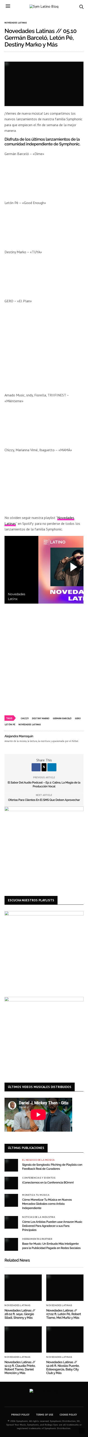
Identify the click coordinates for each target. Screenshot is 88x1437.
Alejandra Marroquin (19, 736)
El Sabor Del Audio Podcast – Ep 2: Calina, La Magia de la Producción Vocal (44, 784)
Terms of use (44, 1414)
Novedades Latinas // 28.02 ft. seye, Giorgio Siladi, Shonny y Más (20, 1314)
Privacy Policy (20, 1414)
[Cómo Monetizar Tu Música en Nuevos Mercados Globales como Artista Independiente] (11, 1200)
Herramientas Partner (37, 1239)
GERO (78, 718)
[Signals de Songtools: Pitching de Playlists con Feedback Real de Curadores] (11, 1165)
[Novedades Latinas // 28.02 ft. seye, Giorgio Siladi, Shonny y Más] (23, 1287)
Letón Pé (10, 724)
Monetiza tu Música (35, 1195)
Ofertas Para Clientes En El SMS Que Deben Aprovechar (44, 800)
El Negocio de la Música (38, 1160)
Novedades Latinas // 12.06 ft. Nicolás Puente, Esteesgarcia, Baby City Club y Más (62, 1367)
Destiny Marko (40, 718)
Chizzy (25, 718)
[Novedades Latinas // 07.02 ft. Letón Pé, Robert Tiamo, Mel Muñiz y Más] (64, 1287)
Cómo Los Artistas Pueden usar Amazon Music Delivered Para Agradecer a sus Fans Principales (52, 1226)
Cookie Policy (68, 1414)
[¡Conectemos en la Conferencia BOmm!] (11, 1183)
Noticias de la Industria (38, 1217)
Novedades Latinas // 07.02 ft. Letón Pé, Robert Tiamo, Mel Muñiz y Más (63, 1314)
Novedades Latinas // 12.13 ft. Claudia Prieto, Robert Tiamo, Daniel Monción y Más (20, 1367)
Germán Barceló (62, 718)
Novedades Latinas (16, 23)
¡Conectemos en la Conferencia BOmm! (48, 1182)
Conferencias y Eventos (38, 1178)
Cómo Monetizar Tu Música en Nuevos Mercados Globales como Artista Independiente (47, 1204)
